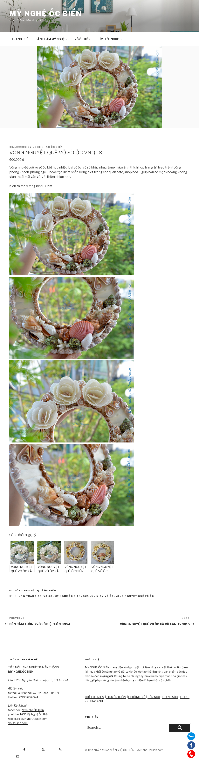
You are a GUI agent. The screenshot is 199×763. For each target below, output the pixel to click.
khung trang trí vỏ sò (34, 596)
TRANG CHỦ (20, 39)
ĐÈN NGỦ (154, 697)
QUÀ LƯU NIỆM (94, 697)
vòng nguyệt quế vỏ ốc (135, 596)
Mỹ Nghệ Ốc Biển (33, 710)
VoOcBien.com (18, 723)
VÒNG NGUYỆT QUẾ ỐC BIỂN (35, 590)
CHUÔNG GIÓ (137, 697)
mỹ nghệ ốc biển (68, 596)
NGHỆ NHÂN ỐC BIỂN (47, 147)
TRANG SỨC (170, 697)
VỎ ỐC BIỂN (83, 39)
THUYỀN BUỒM (116, 697)
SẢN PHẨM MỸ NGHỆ (50, 39)
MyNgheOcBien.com (33, 718)
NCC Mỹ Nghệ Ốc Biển (34, 714)
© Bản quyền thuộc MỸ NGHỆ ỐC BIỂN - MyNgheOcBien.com (124, 750)
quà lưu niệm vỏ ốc (98, 596)
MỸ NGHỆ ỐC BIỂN (45, 13)
